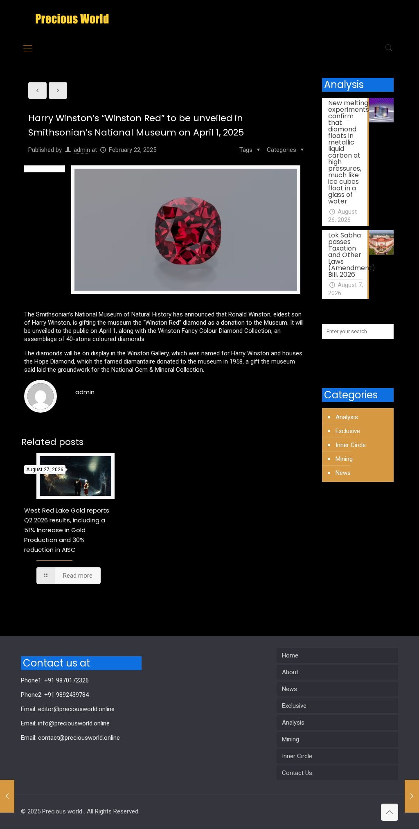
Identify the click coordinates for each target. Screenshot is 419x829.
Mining (344, 459)
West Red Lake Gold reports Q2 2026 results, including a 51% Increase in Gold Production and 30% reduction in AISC (66, 530)
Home (290, 655)
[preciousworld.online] (72, 18)
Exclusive (348, 431)
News (343, 473)
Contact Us (297, 773)
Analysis (347, 417)
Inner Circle (351, 445)
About (290, 672)
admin (82, 150)
